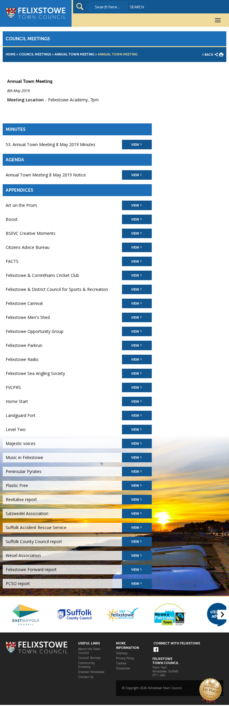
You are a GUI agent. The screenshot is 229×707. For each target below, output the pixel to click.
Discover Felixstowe (91, 672)
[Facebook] (156, 650)
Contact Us (85, 677)
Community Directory (86, 665)
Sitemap (121, 653)
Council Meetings (35, 54)
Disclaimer (123, 668)
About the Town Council (89, 651)
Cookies (121, 663)
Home (11, 54)
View (135, 145)
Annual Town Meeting (74, 54)
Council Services (89, 658)
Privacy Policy (125, 658)
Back (209, 55)
